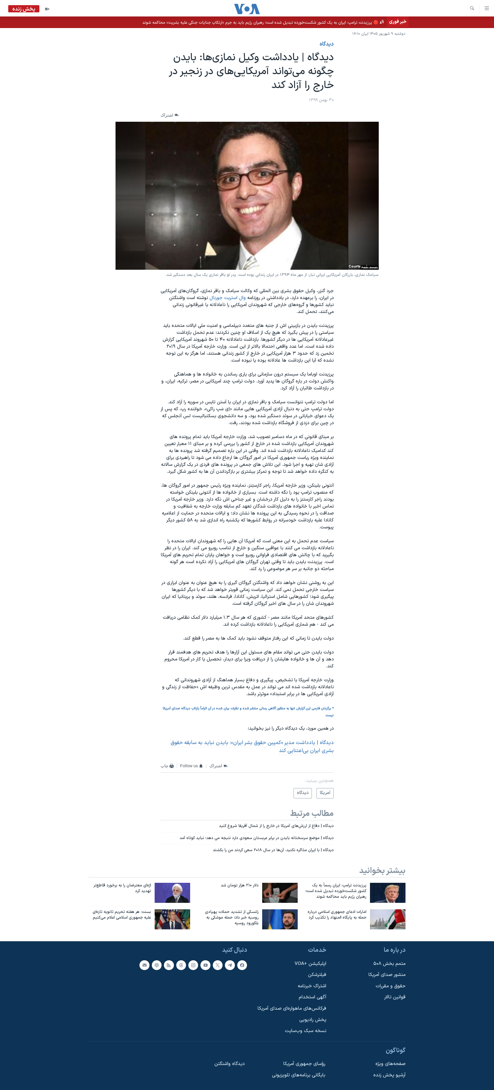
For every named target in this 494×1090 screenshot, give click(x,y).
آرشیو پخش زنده (389, 1075)
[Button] (170, 115)
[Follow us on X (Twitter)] (218, 965)
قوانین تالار (394, 997)
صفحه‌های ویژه (390, 1063)
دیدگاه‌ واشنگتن (229, 1063)
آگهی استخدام (312, 997)
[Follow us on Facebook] (242, 965)
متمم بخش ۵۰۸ (389, 963)
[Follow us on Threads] (181, 965)
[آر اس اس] (169, 965)
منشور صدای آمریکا (386, 974)
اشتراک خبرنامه (312, 985)
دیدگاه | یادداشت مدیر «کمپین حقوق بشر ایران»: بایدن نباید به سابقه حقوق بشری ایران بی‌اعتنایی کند (252, 746)
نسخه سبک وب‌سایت (305, 1030)
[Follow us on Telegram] (230, 965)
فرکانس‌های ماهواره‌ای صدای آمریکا (292, 1008)
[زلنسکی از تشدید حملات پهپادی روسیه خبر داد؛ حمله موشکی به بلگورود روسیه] (280, 919)
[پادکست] (157, 965)
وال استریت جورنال (227, 297)
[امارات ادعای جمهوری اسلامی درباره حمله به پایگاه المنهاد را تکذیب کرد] (387, 919)
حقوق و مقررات (390, 985)
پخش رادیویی (312, 1019)
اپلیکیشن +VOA (310, 963)
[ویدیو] (47, 9)
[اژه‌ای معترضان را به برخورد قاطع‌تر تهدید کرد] (172, 893)
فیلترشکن (317, 974)
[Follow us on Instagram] (193, 965)
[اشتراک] (144, 965)
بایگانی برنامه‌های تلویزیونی (298, 1075)
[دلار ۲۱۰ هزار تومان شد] (280, 893)
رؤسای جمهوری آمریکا (304, 1063)
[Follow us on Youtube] (205, 965)
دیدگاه (327, 44)
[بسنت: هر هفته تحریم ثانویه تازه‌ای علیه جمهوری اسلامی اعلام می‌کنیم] (172, 919)
